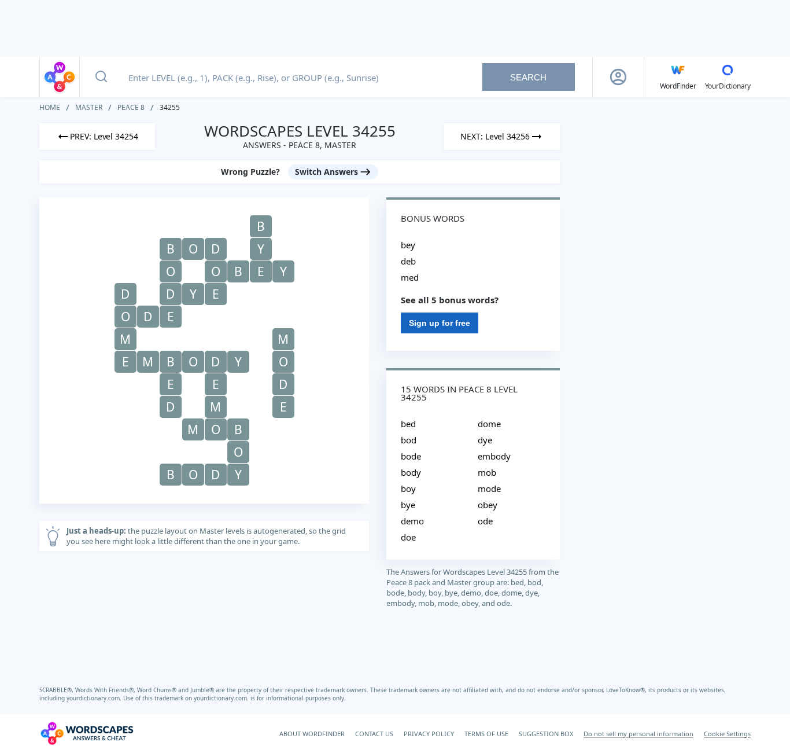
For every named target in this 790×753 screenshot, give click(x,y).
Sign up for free (439, 323)
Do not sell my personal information (638, 733)
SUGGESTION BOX (546, 733)
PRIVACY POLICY (429, 733)
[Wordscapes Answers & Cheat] (59, 77)
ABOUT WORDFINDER (312, 733)
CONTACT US (374, 733)
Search (528, 77)
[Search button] (101, 77)
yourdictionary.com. (95, 698)
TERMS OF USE (486, 733)
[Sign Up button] (618, 77)
